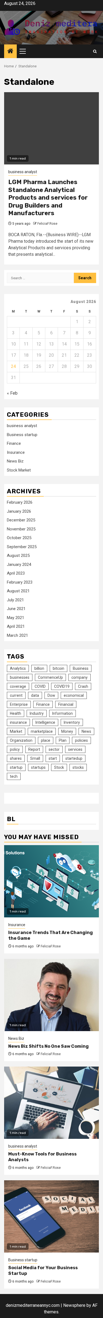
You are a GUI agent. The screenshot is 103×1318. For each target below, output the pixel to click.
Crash (83, 686)
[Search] (94, 51)
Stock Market (19, 470)
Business (80, 668)
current (16, 695)
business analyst (22, 172)
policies (81, 740)
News (86, 731)
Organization (21, 740)
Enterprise (19, 704)
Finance (14, 443)
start (53, 758)
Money (67, 731)
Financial (65, 704)
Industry (37, 713)
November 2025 (21, 529)
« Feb (12, 393)
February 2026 (19, 502)
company (79, 677)
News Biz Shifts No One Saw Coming (48, 1046)
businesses (19, 677)
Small (35, 758)
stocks (78, 767)
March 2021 (17, 635)
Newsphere (74, 1305)
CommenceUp (50, 677)
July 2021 (15, 600)
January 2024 (19, 564)
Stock (59, 767)
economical (74, 695)
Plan (62, 740)
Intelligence (45, 722)
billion (39, 668)
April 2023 (16, 573)
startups (38, 767)
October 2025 (19, 537)
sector (54, 749)
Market (16, 731)
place (45, 740)
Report (34, 749)
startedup (73, 758)
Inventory (72, 722)
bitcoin (58, 668)
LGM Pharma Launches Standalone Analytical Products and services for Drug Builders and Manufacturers (48, 197)
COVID (40, 686)
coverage (18, 686)
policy (15, 749)
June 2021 (16, 608)
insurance (18, 722)
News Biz (15, 461)
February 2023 (19, 582)
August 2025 (18, 555)
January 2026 (19, 511)
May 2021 (15, 617)
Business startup (22, 434)
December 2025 (21, 520)
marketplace (42, 731)
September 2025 (22, 546)
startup (16, 767)
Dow (51, 695)
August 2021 (18, 591)
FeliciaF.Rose (47, 224)
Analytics (18, 668)
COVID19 (61, 686)
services (75, 749)
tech (14, 776)
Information (62, 713)
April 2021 (16, 626)
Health (15, 713)
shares (16, 758)
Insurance (16, 452)
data (35, 695)
